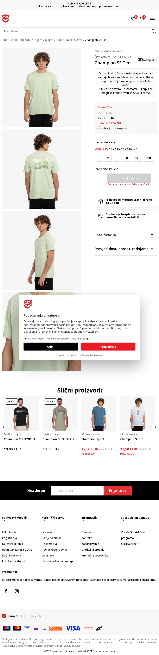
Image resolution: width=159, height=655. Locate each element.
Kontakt (86, 538)
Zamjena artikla (51, 538)
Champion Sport (92, 439)
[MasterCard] (88, 627)
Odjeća (38, 40)
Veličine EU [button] (101, 148)
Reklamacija (49, 544)
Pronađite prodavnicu (95, 555)
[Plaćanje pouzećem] (99, 627)
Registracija (9, 538)
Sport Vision (9, 40)
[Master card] (17, 627)
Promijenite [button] (34, 616)
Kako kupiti (9, 532)
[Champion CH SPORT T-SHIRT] (21, 413)
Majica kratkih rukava (69, 40)
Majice (49, 40)
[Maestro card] (6, 627)
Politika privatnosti (14, 561)
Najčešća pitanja (12, 544)
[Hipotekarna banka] (55, 627)
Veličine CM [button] (130, 148)
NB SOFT (87, 651)
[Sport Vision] (5, 18)
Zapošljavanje (90, 544)
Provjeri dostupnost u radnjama (122, 248)
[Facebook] (6, 591)
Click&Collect (129, 544)
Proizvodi (25, 40)
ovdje (125, 85)
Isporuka (47, 532)
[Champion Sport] (98, 413)
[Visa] (27, 627)
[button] (79, 31)
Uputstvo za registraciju (17, 549)
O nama (86, 532)
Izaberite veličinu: (108, 142)
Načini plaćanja (11, 555)
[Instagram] (17, 591)
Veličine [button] (115, 148)
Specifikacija (105, 235)
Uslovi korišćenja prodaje (57, 561)
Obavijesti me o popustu (116, 128)
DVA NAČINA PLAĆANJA (79, 3)
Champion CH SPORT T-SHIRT (21, 439)
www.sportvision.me (63, 651)
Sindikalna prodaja (92, 549)
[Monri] (40, 627)
